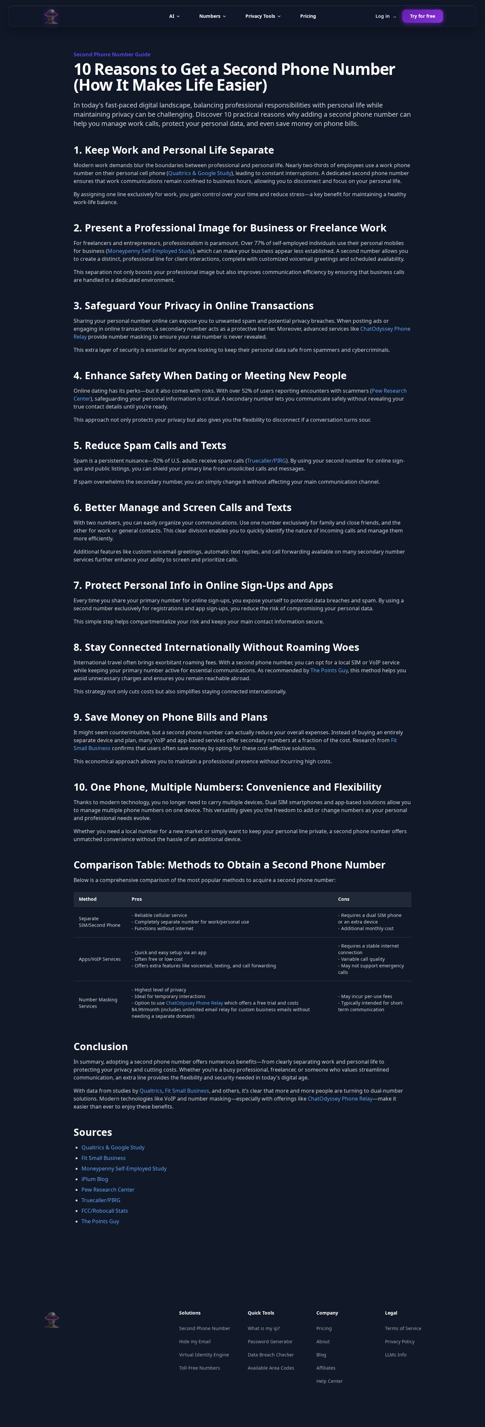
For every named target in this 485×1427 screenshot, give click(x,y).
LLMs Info (395, 1354)
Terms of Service (403, 1328)
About (323, 1341)
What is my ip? (264, 1328)
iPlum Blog (94, 1179)
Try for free (422, 16)
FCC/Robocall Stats (104, 1210)
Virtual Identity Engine (204, 1354)
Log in (386, 16)
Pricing (308, 16)
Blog (321, 1354)
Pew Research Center (108, 1189)
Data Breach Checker (271, 1354)
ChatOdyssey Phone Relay (194, 1003)
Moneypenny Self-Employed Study (150, 251)
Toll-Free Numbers (199, 1368)
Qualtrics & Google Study (199, 173)
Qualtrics (151, 1090)
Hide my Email (195, 1341)
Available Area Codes (271, 1368)
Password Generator (270, 1341)
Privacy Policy (399, 1341)
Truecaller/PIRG (266, 460)
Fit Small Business (187, 1090)
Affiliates (326, 1368)
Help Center (329, 1381)
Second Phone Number (204, 1328)
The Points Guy (329, 670)
